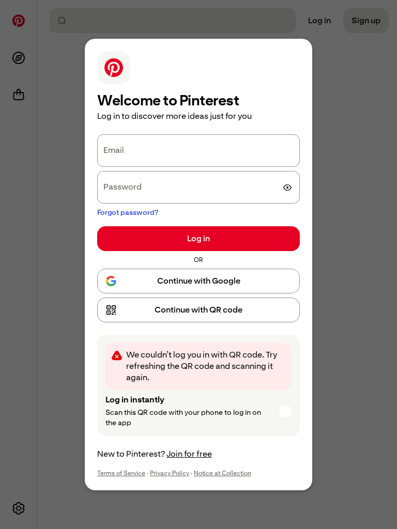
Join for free (189, 454)
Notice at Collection (222, 473)
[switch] (287, 187)
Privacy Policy (169, 473)
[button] (198, 310)
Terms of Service (121, 473)
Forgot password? (127, 212)
